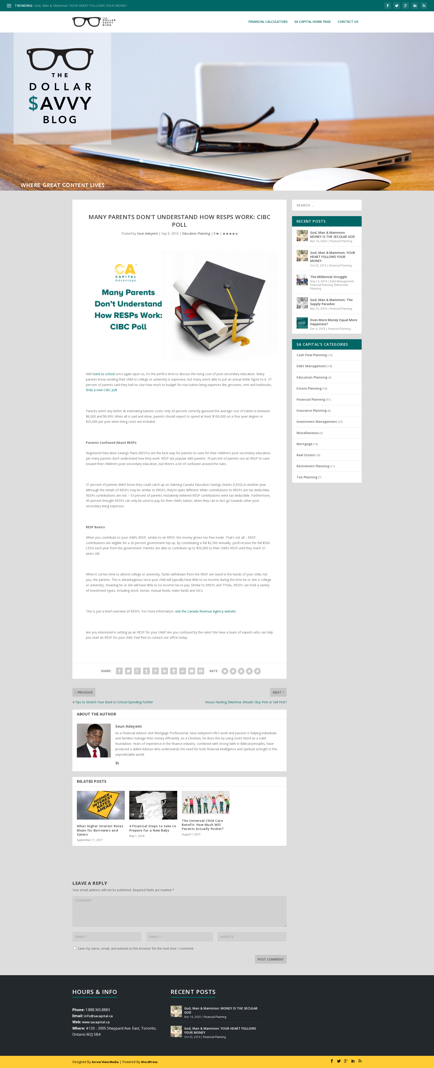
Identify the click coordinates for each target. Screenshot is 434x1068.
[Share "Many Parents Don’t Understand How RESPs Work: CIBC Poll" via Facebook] (119, 670)
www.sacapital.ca (96, 1022)
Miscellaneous (308, 433)
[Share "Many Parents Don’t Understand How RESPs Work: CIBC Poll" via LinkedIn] (164, 670)
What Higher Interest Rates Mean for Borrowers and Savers (100, 830)
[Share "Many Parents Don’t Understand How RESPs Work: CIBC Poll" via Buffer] (173, 670)
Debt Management (342, 281)
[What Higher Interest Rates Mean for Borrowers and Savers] (101, 805)
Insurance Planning (312, 410)
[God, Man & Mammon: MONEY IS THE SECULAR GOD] (302, 235)
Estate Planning (309, 388)
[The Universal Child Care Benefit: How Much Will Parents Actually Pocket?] (206, 802)
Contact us (348, 22)
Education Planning (196, 233)
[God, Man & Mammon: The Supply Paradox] (302, 302)
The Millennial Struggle (328, 277)
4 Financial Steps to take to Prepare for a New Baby (152, 828)
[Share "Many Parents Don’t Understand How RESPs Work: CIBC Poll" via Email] (191, 670)
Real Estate (306, 455)
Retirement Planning (313, 466)
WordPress (149, 1062)
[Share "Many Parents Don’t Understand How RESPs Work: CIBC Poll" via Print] (200, 670)
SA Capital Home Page (312, 22)
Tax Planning (307, 477)
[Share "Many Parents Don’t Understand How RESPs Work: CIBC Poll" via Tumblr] (146, 670)
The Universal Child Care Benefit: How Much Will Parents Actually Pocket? (203, 824)
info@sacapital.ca (98, 1016)
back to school (104, 374)
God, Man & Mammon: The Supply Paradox (331, 302)
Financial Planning (341, 241)
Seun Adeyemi (147, 233)
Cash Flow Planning (312, 355)
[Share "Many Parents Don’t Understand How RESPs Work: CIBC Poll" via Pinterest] (155, 670)
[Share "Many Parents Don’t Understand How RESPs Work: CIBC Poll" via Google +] (137, 670)
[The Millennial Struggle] (302, 279)
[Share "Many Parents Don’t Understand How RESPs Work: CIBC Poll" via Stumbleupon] (182, 670)
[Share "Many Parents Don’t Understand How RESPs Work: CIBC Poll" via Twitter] (128, 670)
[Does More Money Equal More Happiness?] (302, 323)
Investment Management (317, 421)
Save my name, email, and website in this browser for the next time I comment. (136, 948)
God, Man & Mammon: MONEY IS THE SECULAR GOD (332, 234)
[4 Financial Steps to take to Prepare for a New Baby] (153, 805)
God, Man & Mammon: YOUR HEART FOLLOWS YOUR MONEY (80, 5)
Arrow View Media (105, 1062)
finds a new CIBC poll (101, 390)
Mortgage (304, 444)
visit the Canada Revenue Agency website (205, 611)
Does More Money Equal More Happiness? (333, 322)
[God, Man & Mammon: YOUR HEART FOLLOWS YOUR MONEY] (302, 255)
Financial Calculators (268, 22)
